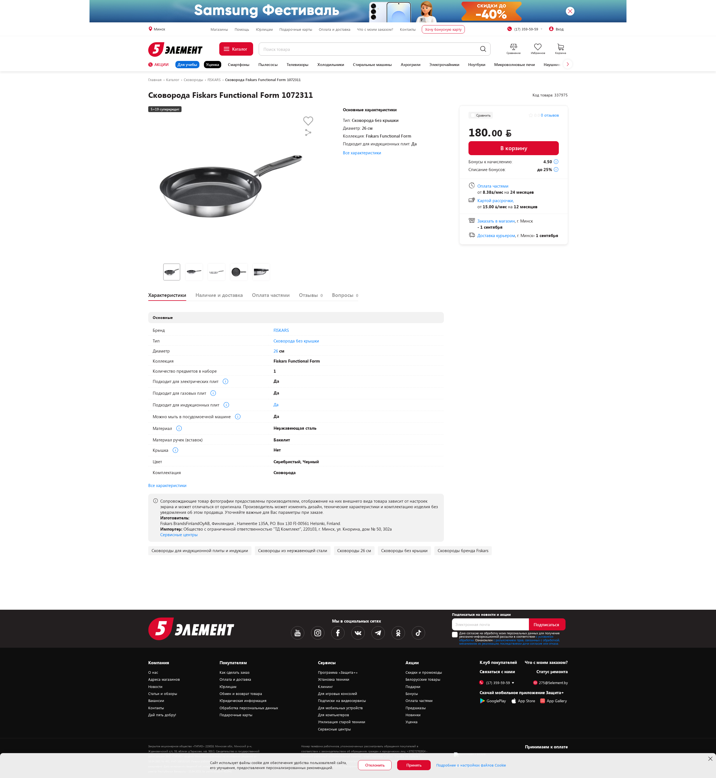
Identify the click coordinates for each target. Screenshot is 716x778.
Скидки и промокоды (424, 672)
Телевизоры (297, 64)
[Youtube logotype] (297, 633)
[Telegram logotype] (378, 633)
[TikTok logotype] (418, 633)
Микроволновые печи (514, 64)
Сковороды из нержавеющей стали (292, 550)
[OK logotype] (398, 633)
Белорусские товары (423, 679)
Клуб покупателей (498, 662)
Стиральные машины (372, 64)
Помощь (242, 29)
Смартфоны (238, 64)
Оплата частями (419, 700)
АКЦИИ (161, 64)
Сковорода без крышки (296, 341)
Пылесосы (268, 64)
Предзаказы (416, 707)
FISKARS (281, 330)
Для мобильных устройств (340, 707)
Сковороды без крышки (404, 550)
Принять (413, 765)
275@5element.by (553, 682)
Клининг (325, 686)
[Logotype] (178, 49)
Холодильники (330, 64)
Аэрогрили (410, 64)
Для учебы (187, 64)
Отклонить (375, 765)
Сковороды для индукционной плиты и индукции (200, 550)
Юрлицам (264, 29)
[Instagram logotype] (317, 633)
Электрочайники (444, 64)
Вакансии (156, 700)
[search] (483, 49)
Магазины (219, 29)
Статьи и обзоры (162, 693)
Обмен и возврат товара (241, 693)
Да (276, 404)
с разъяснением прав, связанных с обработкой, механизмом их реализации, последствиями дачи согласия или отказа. (509, 642)
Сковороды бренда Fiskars (463, 550)
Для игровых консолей (337, 693)
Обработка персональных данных (249, 707)
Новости (155, 686)
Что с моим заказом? (375, 29)
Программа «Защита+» (338, 672)
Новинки (413, 714)
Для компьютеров (333, 714)
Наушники (553, 64)
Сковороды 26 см (354, 550)
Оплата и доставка (334, 29)
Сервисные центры (179, 534)
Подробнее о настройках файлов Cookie (471, 765)
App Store (526, 700)
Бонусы (412, 693)
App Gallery (557, 700)
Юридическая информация (243, 700)
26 (276, 351)
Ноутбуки (476, 64)
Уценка (212, 64)
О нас (153, 672)
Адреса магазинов (164, 679)
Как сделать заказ (234, 672)
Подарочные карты (295, 29)
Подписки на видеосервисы (342, 700)
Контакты (408, 29)
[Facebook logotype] (338, 633)
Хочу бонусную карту (443, 29)
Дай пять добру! (162, 714)
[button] (567, 64)
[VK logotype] (358, 633)
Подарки (413, 686)
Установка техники (333, 679)
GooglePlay (496, 700)
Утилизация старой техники (341, 721)
